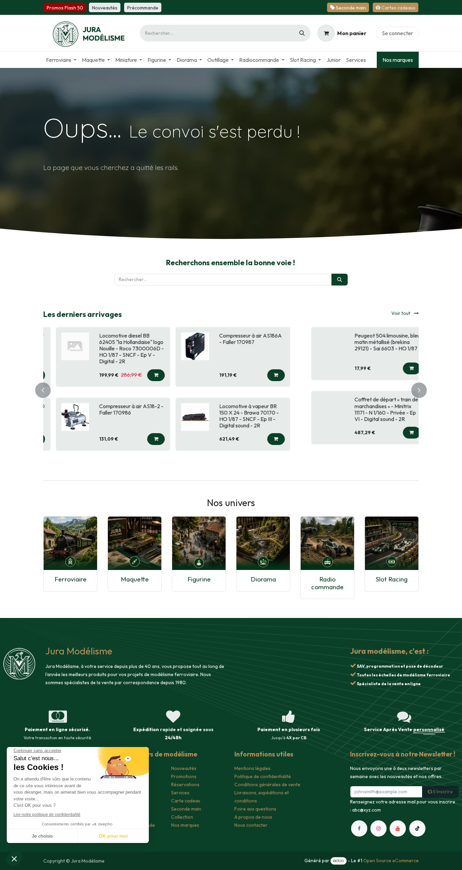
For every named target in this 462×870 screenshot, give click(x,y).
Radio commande (327, 583)
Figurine (199, 579)
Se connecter (397, 33)
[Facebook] (359, 828)
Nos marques (398, 59)
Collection (182, 817)
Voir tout (401, 313)
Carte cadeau (185, 801)
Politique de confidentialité (262, 776)
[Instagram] (378, 828)
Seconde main (186, 809)
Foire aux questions (255, 809)
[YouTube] (398, 828)
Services (180, 793)
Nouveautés (184, 768)
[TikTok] (417, 828)
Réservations (185, 784)
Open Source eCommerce (391, 860)
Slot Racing (392, 579)
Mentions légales (252, 768)
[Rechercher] (302, 33)
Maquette (135, 579)
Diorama (263, 579)
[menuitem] (61, 60)
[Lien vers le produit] (70, 543)
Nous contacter (251, 825)
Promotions (184, 776)
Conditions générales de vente (267, 784)
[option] (231, 389)
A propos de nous (253, 817)
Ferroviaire (70, 579)
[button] (154, 368)
